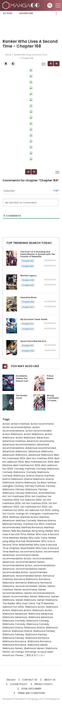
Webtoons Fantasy (44, 631)
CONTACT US (29, 679)
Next (57, 63)
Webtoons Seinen (37, 644)
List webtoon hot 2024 (38, 510)
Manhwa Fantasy (12, 524)
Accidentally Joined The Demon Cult (22, 378)
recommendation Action (16, 558)
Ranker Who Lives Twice (33, 537)
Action (7, 13)
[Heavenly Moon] (11, 303)
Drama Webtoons (12, 479)
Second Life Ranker (26, 586)
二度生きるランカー (34, 655)
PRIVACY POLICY (43, 684)
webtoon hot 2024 (13, 606)
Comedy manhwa (24, 468)
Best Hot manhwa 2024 (39, 458)
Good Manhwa (46, 493)
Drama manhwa (44, 475)
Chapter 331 (27, 345)
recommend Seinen (27, 555)
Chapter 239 (28, 285)
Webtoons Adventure (14, 613)
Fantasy (19, 486)
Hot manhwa (39, 496)
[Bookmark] (5, 63)
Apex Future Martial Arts (33, 341)
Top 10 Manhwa (45, 603)
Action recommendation (16, 427)
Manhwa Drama (46, 520)
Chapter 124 (27, 329)
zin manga (17, 651)
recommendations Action (17, 565)
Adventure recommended (40, 448)
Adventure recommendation (19, 444)
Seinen (42, 586)
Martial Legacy (28, 275)
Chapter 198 (27, 266)
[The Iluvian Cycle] (8, 402)
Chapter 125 (27, 323)
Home (8, 54)
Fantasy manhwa (35, 486)
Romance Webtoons (26, 579)
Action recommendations (21, 429)
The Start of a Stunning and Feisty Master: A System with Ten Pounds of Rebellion (37, 254)
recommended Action (15, 572)
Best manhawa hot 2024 (39, 461)
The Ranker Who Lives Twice (18, 603)
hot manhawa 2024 (19, 496)
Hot (4, 496)
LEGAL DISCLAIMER (31, 688)
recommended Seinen (29, 575)
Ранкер (19, 655)
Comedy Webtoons (47, 468)
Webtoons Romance (37, 638)
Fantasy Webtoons (26, 489)
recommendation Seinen (30, 562)
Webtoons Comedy (13, 620)
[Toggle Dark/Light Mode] (13, 63)
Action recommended (38, 430)
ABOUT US (49, 679)
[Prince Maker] (39, 382)
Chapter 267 (28, 307)
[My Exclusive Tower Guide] (11, 325)
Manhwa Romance (32, 527)
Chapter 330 (28, 350)
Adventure (26, 13)
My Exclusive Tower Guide (33, 319)
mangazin (35, 513)
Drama (30, 475)
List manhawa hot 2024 (33, 506)
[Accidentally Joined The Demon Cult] (8, 382)
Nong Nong (38, 531)
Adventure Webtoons (14, 451)
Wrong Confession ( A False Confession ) (53, 400)
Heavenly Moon (28, 297)
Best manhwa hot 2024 (26, 465)
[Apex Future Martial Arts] (11, 347)
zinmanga (30, 651)
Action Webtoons (12, 434)
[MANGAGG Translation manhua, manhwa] (21, 5)
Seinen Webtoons (40, 596)
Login (56, 190)
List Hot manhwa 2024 (34, 503)
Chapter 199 (27, 261)
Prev (50, 63)
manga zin (22, 513)
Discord (11, 679)
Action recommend (42, 423)
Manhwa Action (29, 517)
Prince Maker (50, 377)
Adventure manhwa (13, 441)
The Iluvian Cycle (21, 396)
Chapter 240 (28, 280)
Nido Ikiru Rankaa (21, 531)
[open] (57, 5)
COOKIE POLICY (18, 684)
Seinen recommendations (39, 593)
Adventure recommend (40, 441)
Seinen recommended (15, 596)
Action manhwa (20, 423)
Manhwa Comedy (26, 520)
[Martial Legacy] (11, 282)
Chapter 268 (28, 301)
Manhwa (14, 517)
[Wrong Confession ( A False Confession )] (39, 402)
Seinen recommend (25, 589)
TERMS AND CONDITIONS (31, 693)
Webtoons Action (35, 606)
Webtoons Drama (12, 627)
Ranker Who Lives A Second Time (30, 54)
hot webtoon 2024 (31, 499)
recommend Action (31, 551)
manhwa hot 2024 (33, 524)
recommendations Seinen (31, 569)
